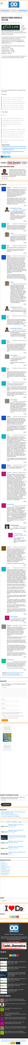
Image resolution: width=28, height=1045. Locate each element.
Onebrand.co (10, 659)
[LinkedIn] (15, 917)
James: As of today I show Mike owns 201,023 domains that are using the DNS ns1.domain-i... (16, 1028)
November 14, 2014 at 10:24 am (20, 472)
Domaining (3, 868)
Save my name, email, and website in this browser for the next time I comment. (12, 713)
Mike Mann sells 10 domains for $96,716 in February (16, 842)
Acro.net (3, 862)
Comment (4, 687)
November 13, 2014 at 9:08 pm (20, 209)
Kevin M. (9, 547)
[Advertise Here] (14, 10)
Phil (8, 382)
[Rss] (10, 917)
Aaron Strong (10, 504)
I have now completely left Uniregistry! (10, 816)
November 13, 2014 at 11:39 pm (20, 283)
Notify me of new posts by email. (10, 717)
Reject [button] (18, 1043)
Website (3, 708)
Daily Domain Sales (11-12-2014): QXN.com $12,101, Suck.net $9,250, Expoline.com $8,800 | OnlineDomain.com (13, 674)
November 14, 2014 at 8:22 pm (20, 547)
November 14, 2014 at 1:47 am (20, 382)
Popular (8, 821)
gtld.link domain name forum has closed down (14, 146)
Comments (14, 821)
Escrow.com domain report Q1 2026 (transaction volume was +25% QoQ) (17, 836)
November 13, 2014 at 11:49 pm (20, 308)
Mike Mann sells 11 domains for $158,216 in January (15, 847)
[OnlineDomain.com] (14, 4)
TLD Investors (4, 874)
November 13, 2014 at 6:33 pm (20, 187)
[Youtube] (18, 917)
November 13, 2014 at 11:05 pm (20, 234)
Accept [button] (12, 1043)
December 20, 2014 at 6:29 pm (20, 661)
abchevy (9, 472)
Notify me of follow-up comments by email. (13, 716)
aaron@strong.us (18, 533)
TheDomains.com (5, 871)
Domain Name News (6, 23)
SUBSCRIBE (6, 804)
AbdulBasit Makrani (5, 867)
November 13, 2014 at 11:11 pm (20, 245)
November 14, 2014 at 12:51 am (20, 368)
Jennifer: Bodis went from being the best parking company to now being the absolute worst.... (15, 1000)
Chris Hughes (13, 355)
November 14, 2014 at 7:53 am (20, 465)
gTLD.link (15, 31)
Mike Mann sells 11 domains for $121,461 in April (15, 825)
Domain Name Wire (5, 870)
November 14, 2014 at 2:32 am (20, 435)
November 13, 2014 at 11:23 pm (20, 255)
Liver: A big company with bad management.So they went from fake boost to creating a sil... (15, 1014)
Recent (3, 821)
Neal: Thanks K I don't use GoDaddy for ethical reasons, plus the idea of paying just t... (16, 1032)
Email (3, 703)
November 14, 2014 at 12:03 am (20, 340)
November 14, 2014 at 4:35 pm (20, 401)
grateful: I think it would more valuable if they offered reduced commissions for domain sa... (15, 1018)
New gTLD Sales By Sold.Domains (9, 814)
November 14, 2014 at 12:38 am (20, 329)
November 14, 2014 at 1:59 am (20, 416)
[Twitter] (13, 917)
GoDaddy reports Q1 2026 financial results (15, 990)
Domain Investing (5, 873)
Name (3, 699)
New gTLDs (12, 23)
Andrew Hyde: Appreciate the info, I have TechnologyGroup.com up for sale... (14, 1023)
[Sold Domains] (14, 162)
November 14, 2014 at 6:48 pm (20, 505)
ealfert (12, 233)
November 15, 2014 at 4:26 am (20, 625)
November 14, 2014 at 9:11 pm (20, 527)
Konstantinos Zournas (6, 22)
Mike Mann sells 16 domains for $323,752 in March (16, 831)
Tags (20, 821)
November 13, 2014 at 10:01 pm (20, 223)
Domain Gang (4, 863)
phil (8, 567)
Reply (25, 205)
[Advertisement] (14, 74)
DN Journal (3, 865)
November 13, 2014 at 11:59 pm (20, 315)
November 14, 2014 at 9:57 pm (20, 567)
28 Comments (18, 23)
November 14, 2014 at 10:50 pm (20, 618)
